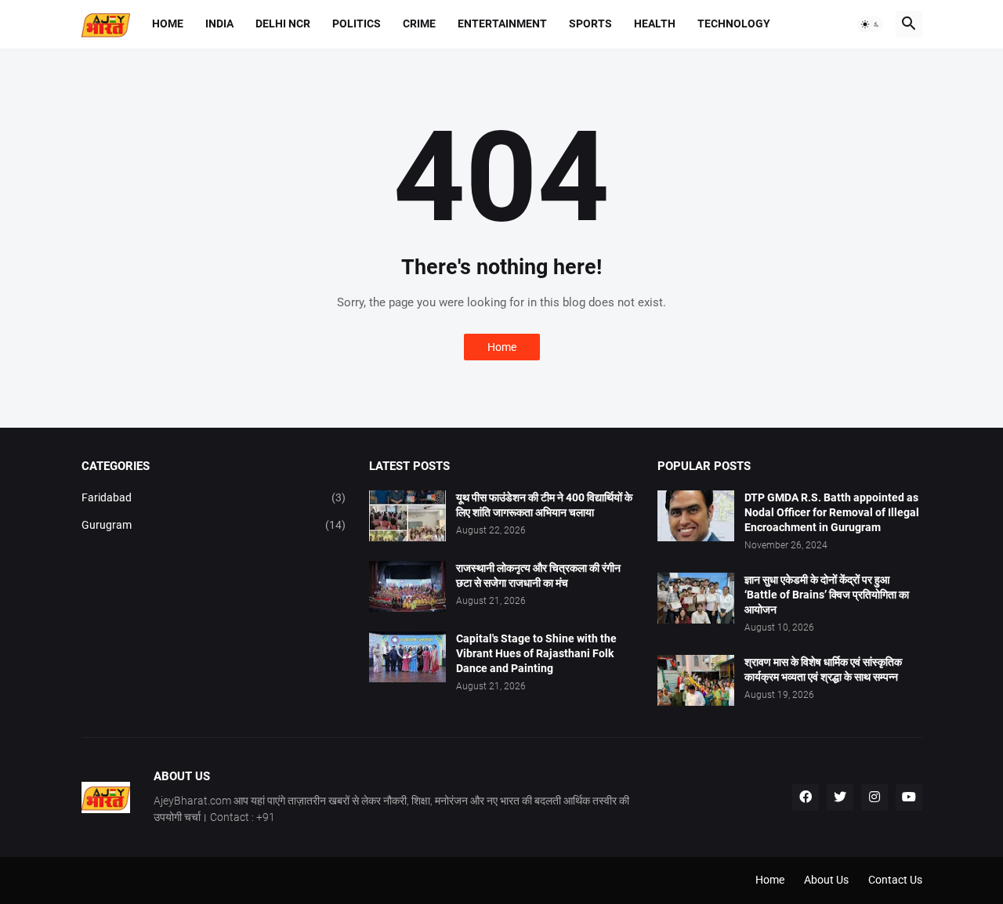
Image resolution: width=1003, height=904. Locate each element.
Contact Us (895, 879)
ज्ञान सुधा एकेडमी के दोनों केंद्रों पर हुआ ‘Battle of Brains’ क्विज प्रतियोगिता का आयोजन (826, 594)
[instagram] (874, 797)
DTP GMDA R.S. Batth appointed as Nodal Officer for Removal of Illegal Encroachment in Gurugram (831, 512)
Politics (356, 23)
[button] (870, 24)
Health (654, 23)
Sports (590, 23)
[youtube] (909, 797)
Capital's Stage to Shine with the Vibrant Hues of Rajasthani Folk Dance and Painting (536, 653)
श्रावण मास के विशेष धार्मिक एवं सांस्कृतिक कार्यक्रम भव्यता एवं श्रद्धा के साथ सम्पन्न (823, 669)
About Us (826, 879)
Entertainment (502, 23)
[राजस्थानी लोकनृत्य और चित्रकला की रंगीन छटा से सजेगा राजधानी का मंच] (407, 586)
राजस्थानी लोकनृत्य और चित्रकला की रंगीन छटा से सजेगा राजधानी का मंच (538, 575)
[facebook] (805, 797)
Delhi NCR (282, 23)
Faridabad (213, 497)
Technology (733, 23)
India (219, 23)
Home (167, 23)
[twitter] (840, 797)
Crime (419, 23)
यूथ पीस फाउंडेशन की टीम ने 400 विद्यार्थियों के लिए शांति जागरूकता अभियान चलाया (544, 505)
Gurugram (213, 525)
